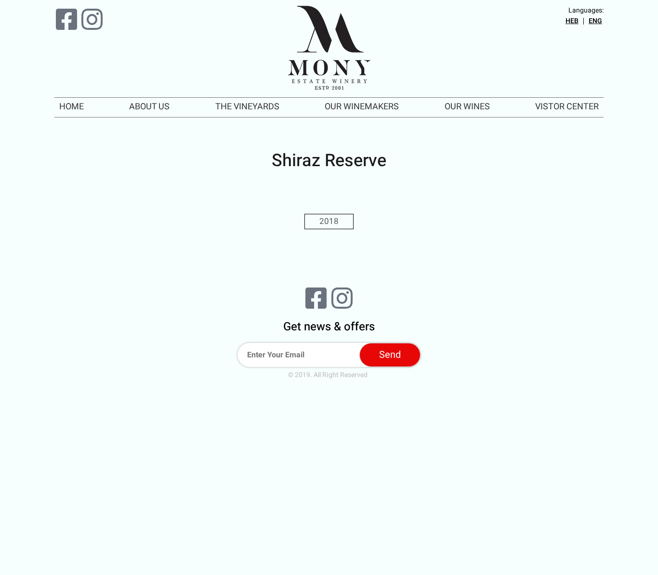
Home (71, 106)
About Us (149, 106)
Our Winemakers (362, 106)
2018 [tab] (329, 221)
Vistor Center (567, 106)
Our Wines (467, 106)
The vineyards (247, 106)
